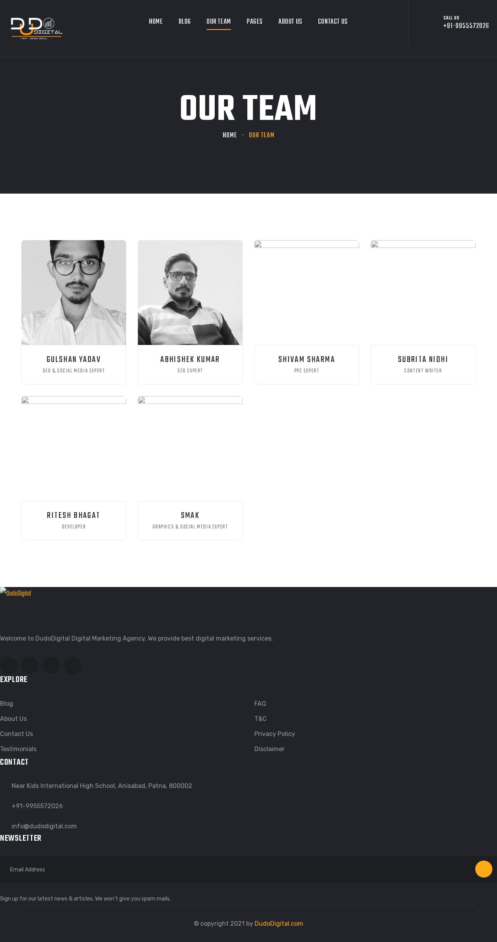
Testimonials (18, 749)
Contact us (333, 22)
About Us (290, 22)
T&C (260, 718)
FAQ (260, 703)
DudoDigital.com (279, 923)
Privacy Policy (274, 734)
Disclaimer (269, 749)
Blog (185, 22)
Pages (255, 22)
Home (156, 22)
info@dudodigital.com (44, 826)
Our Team (219, 22)
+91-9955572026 (37, 806)
